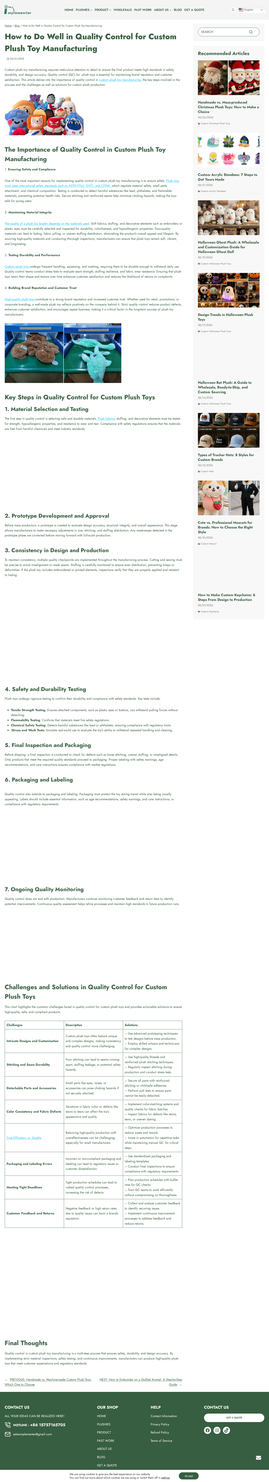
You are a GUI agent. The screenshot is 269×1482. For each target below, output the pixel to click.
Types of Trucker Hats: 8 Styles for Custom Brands (226, 457)
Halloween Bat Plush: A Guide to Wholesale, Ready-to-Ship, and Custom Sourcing (225, 387)
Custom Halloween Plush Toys (216, 263)
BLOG (178, 10)
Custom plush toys (17, 266)
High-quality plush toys (20, 299)
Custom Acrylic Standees (213, 191)
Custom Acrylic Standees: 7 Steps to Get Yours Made (227, 177)
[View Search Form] (233, 9)
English (248, 9)
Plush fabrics (106, 418)
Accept (189, 1476)
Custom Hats (207, 471)
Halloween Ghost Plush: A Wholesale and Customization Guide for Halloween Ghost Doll (228, 247)
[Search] (251, 32)
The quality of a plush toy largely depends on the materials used (47, 223)
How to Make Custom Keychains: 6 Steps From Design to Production (226, 597)
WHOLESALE (123, 10)
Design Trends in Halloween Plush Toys (225, 317)
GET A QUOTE (194, 10)
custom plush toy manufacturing (120, 80)
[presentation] (229, 77)
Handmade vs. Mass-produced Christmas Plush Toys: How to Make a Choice (228, 107)
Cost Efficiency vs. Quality (23, 1138)
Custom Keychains (210, 611)
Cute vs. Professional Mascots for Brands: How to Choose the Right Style (225, 527)
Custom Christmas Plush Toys (215, 123)
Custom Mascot (208, 543)
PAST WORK (143, 10)
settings (165, 1477)
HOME (69, 10)
